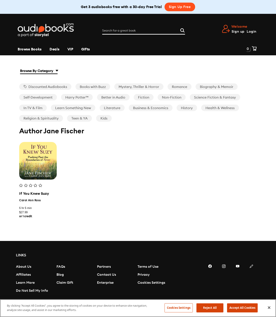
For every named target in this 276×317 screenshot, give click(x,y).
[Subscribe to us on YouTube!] (238, 279)
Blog (60, 274)
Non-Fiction (171, 97)
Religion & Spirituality (41, 118)
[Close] (269, 307)
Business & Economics (150, 108)
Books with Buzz (93, 87)
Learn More (25, 282)
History (187, 108)
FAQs (60, 266)
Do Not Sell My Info (32, 290)
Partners (104, 266)
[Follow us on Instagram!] (224, 279)
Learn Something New (73, 108)
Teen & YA (79, 118)
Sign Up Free (180, 7)
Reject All (210, 308)
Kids (103, 118)
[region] (138, 308)
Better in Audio (113, 97)
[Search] (182, 30)
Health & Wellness (220, 108)
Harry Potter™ (76, 97)
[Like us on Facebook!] (210, 279)
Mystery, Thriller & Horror (139, 87)
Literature (112, 108)
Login (252, 31)
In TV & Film (33, 108)
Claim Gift (64, 282)
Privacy (144, 274)
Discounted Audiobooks (47, 87)
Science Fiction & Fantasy (215, 97)
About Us (23, 266)
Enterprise (105, 282)
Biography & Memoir (216, 87)
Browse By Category (37, 71)
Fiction (143, 97)
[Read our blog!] (251, 279)
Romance (179, 87)
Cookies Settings (151, 282)
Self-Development (38, 97)
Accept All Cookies (242, 308)
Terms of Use (148, 266)
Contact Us (106, 274)
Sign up (238, 31)
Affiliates (23, 274)
